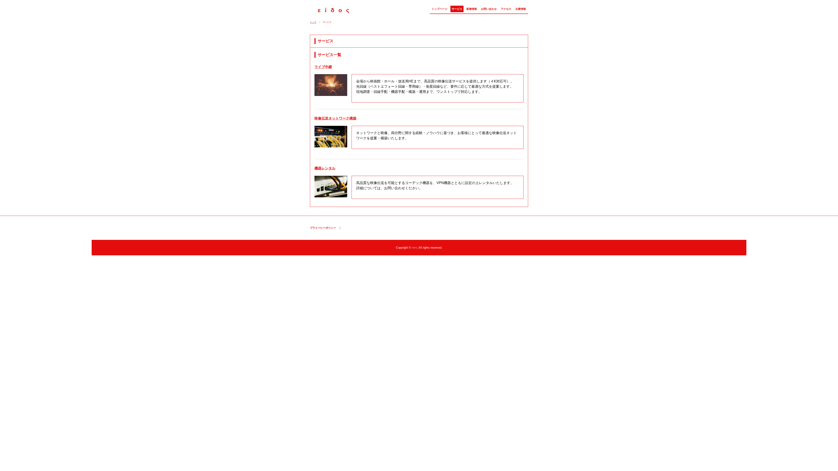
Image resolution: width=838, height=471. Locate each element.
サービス (457, 8)
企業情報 (520, 8)
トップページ (439, 8)
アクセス (506, 8)
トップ (313, 22)
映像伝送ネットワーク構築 (335, 118)
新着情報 (471, 8)
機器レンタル (324, 168)
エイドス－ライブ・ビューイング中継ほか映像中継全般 (333, 10)
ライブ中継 (323, 67)
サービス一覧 (329, 55)
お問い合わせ (489, 8)
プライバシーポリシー (323, 227)
